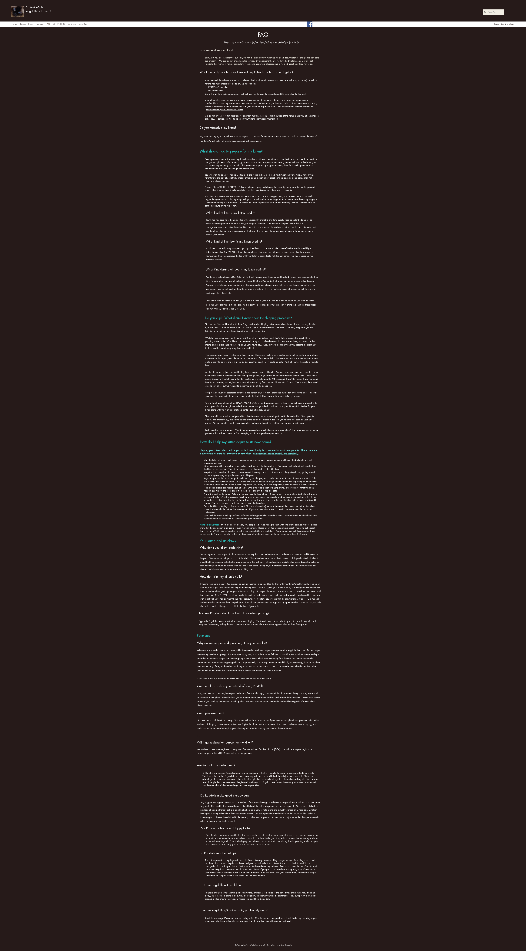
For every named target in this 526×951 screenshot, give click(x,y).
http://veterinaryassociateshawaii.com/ (224, 109)
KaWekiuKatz (34, 7)
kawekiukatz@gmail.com (504, 24)
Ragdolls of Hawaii (38, 11)
